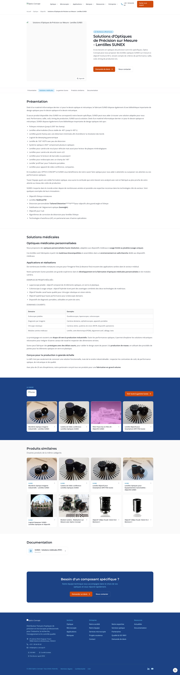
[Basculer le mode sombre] (175, 670)
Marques (70, 635)
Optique (35, 11)
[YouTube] (152, 669)
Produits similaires (77, 90)
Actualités (138, 624)
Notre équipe (94, 628)
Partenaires (116, 632)
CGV (89, 669)
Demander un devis (79, 594)
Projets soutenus (96, 635)
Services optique (118, 628)
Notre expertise (118, 624)
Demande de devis (102, 69)
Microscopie (71, 628)
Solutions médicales (46, 90)
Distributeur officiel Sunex (104, 32)
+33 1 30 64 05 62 (35, 644)
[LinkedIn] (149, 669)
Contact (92, 639)
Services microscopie (97, 632)
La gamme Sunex (62, 90)
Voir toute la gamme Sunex (137, 394)
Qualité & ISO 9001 (119, 635)
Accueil (29, 11)
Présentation (32, 90)
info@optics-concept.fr (37, 648)
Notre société (94, 624)
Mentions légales (66, 669)
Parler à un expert (143, 4)
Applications (71, 632)
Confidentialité (80, 669)
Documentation (92, 90)
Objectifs (43, 11)
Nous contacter (125, 69)
